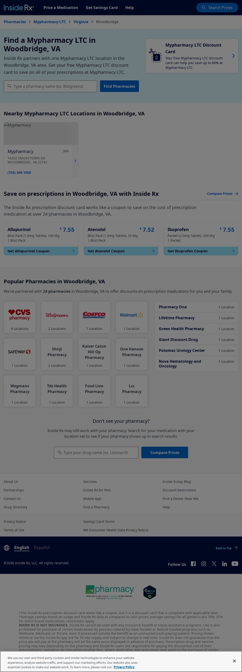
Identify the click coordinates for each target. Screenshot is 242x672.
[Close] (234, 661)
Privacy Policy (124, 667)
